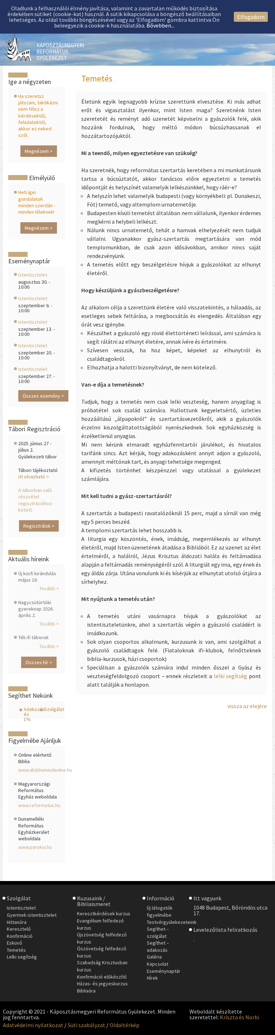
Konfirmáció (20, 936)
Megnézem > (39, 151)
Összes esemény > (43, 396)
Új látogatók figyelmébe (160, 911)
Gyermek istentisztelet (32, 915)
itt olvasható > (33, 476)
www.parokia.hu (35, 847)
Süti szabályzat (86, 1025)
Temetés (16, 950)
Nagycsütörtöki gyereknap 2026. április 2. (36, 608)
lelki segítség (230, 676)
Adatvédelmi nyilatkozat (33, 1025)
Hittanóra (16, 922)
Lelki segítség (22, 957)
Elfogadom (251, 16)
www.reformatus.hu (39, 805)
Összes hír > (38, 662)
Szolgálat (54, 709)
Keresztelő (19, 929)
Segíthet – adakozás (158, 946)
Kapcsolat (157, 964)
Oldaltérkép (124, 1025)
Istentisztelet (32, 275)
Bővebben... (160, 25)
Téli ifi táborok (33, 637)
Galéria (154, 957)
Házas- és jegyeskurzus (102, 983)
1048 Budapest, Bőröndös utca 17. (230, 910)
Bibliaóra (86, 990)
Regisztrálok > (38, 526)
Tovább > (49, 588)
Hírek (152, 978)
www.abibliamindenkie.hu (45, 770)
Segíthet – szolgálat (158, 932)
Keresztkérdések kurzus (103, 913)
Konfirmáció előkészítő (102, 977)
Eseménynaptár (163, 971)
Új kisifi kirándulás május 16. (37, 576)
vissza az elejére (247, 706)
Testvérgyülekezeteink (172, 922)
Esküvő (14, 943)
